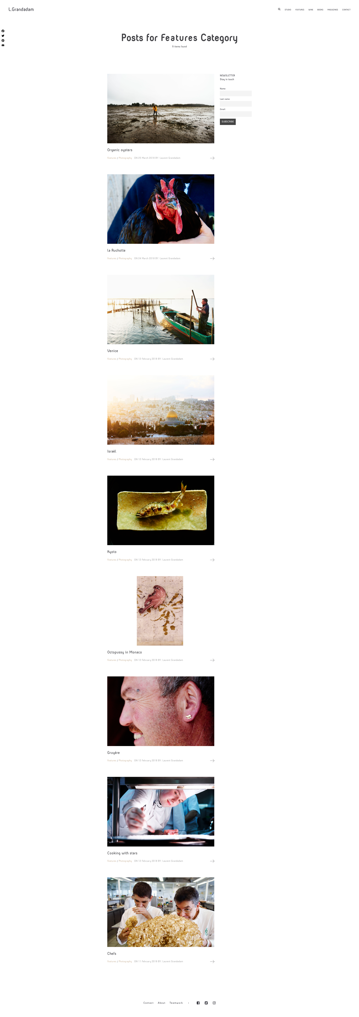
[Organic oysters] (160, 108)
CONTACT (346, 10)
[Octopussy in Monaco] (160, 611)
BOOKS (320, 10)
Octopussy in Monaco (124, 652)
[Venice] (160, 309)
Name (222, 89)
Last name (225, 99)
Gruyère (113, 753)
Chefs (111, 954)
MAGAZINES (332, 10)
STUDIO (288, 10)
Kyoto (112, 552)
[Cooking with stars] (160, 811)
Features (111, 158)
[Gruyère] (160, 711)
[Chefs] (160, 912)
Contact (148, 1003)
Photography (125, 158)
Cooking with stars (122, 853)
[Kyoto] (160, 510)
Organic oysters (119, 150)
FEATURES (299, 10)
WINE (310, 10)
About (161, 1003)
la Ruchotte (116, 251)
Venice (112, 351)
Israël (111, 452)
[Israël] (160, 410)
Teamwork (176, 1003)
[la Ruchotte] (160, 209)
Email (222, 109)
